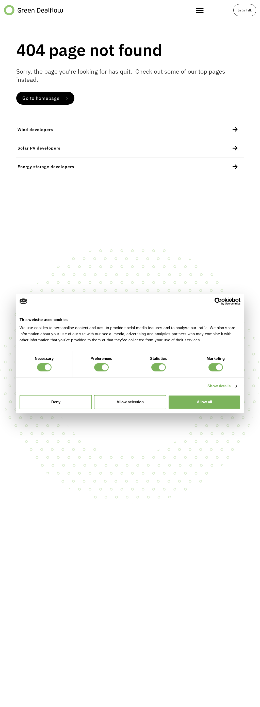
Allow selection (130, 402)
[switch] (101, 367)
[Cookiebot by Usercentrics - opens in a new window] (218, 301)
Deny (55, 402)
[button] (200, 10)
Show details (219, 386)
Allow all (204, 402)
